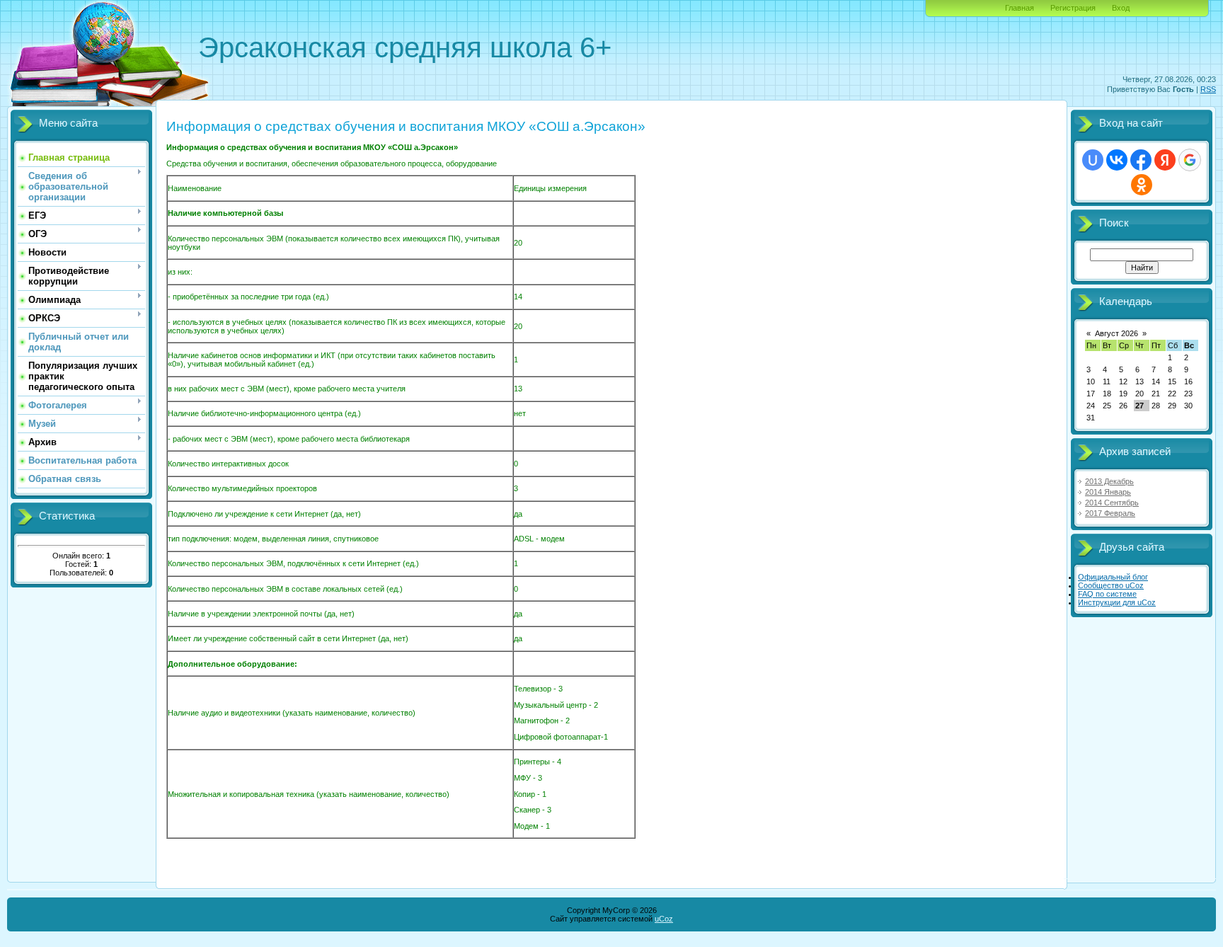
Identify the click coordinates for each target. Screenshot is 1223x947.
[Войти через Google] (1189, 160)
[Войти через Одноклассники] (1141, 184)
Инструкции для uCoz (1117, 602)
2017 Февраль (1110, 513)
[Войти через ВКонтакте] (1116, 160)
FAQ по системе (1107, 594)
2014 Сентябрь (1112, 502)
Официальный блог (1113, 577)
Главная (1019, 8)
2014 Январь (1108, 492)
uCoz (664, 918)
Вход (1121, 8)
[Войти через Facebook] (1141, 160)
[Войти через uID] (1092, 160)
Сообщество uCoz (1111, 585)
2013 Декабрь (1109, 481)
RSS (1208, 89)
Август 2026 (1116, 333)
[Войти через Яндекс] (1165, 160)
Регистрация (1073, 8)
